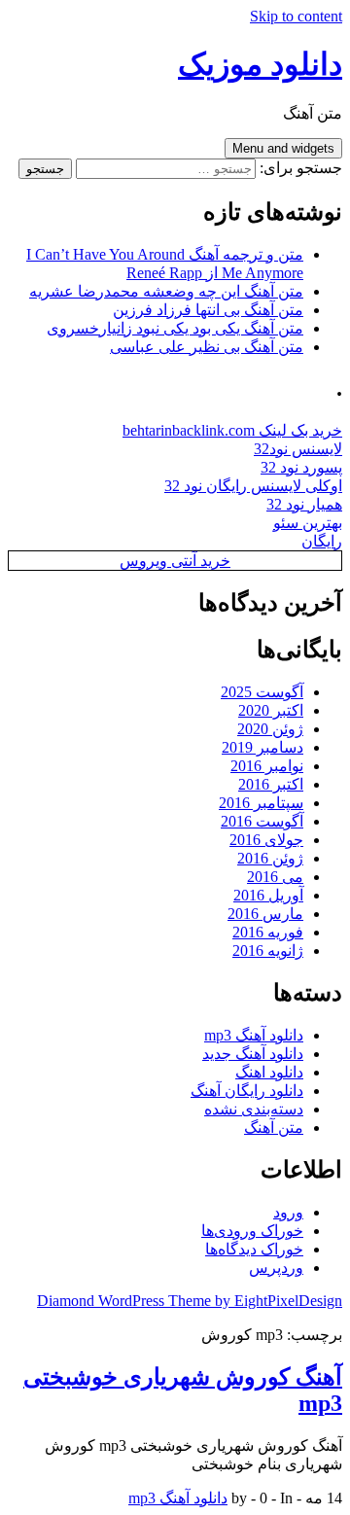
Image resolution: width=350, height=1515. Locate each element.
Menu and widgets (283, 148)
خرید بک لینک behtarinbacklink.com (232, 430)
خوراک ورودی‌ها (252, 1230)
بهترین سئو (307, 522)
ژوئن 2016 (270, 858)
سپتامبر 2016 (261, 802)
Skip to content (296, 16)
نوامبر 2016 (266, 766)
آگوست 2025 (262, 692)
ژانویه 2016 (267, 950)
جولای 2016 (266, 839)
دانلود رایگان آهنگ (247, 1090)
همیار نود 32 (304, 504)
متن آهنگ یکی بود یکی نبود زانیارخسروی (175, 328)
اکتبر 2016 (270, 784)
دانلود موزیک (260, 64)
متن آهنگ (273, 1127)
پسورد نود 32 (301, 467)
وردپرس (276, 1267)
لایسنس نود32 (298, 448)
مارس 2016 (265, 913)
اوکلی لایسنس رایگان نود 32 (253, 485)
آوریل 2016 (268, 895)
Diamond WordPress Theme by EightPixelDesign (189, 1300)
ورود (288, 1212)
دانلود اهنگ (269, 1072)
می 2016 (275, 876)
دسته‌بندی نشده (253, 1109)
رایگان (321, 541)
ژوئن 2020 (270, 729)
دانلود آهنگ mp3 (253, 1035)
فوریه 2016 (267, 932)
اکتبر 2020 (270, 710)
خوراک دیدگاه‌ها (254, 1249)
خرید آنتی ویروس (175, 560)
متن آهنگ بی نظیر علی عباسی (206, 346)
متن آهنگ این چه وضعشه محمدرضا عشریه (166, 291)
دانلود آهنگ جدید (252, 1053)
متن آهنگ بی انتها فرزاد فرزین (208, 309)
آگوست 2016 (262, 821)
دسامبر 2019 (262, 747)
